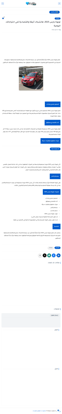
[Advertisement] (31, 47)
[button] (54, 255)
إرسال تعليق (54, 315)
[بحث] (3, 3)
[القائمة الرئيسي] (59, 3)
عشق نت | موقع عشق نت (39, 411)
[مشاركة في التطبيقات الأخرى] (40, 255)
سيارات (57, 18)
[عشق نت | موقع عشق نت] (31, 3)
